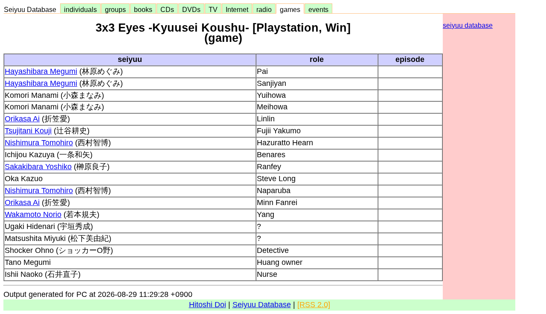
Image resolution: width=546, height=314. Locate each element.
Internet (237, 9)
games (290, 9)
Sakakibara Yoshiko (38, 166)
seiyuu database (468, 25)
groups (115, 9)
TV (213, 9)
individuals (80, 9)
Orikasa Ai (22, 118)
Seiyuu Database (32, 9)
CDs (167, 9)
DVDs (191, 9)
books (143, 9)
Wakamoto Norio (33, 214)
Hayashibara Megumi (41, 71)
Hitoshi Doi (207, 304)
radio (264, 9)
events (318, 9)
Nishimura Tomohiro (39, 142)
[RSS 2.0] (313, 304)
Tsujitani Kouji (28, 130)
